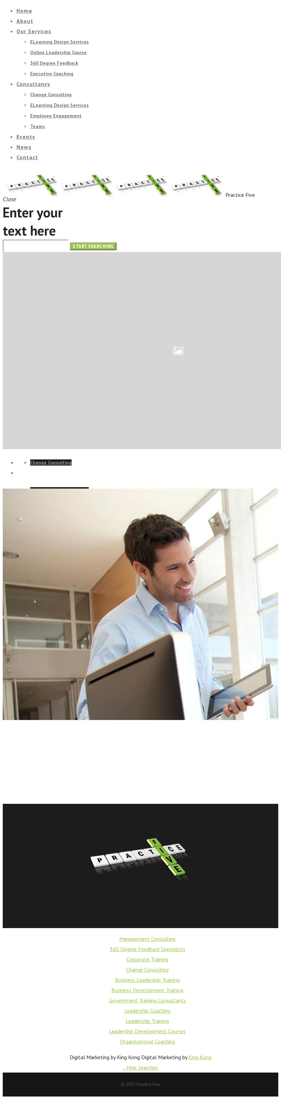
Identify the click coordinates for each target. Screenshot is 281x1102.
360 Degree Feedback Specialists (147, 949)
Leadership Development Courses (147, 1031)
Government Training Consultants (147, 1000)
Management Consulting (147, 938)
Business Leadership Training (147, 979)
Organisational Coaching (147, 1041)
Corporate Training (147, 959)
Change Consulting (147, 969)
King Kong (199, 1057)
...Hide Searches (140, 1067)
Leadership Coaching (147, 1010)
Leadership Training (147, 1020)
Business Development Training (147, 990)
